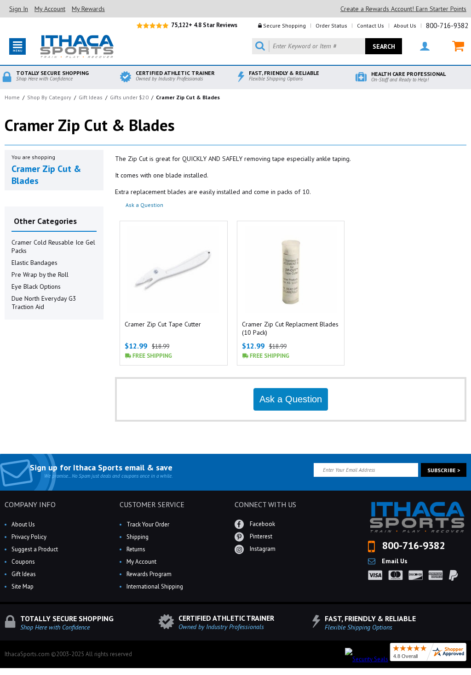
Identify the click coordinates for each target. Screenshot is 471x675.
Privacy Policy (28, 537)
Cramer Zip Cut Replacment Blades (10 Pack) (290, 328)
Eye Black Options (36, 286)
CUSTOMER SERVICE (152, 504)
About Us (405, 25)
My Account (49, 9)
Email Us (394, 561)
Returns (135, 549)
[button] (470, 674)
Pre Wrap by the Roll (40, 274)
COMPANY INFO (30, 504)
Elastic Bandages (34, 262)
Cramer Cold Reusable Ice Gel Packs (53, 246)
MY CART (452, 46)
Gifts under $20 (129, 97)
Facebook (261, 524)
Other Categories (45, 221)
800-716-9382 (447, 25)
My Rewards (88, 9)
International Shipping (154, 586)
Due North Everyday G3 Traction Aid (43, 302)
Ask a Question (144, 204)
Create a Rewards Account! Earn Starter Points (403, 9)
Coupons (23, 562)
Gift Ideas (91, 97)
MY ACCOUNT (419, 46)
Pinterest (260, 536)
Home (12, 97)
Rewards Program (149, 574)
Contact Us (370, 25)
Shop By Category (49, 97)
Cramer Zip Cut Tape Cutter (163, 324)
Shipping (137, 537)
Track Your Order (147, 524)
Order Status (331, 25)
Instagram (262, 549)
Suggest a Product (34, 549)
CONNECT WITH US (265, 504)
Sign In (18, 9)
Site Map (22, 586)
